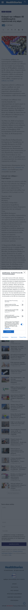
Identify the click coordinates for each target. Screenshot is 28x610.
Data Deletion (5, 337)
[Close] (24, 272)
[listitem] (14, 301)
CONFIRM (8, 331)
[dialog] (14, 305)
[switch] (22, 305)
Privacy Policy (22, 337)
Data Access (14, 337)
